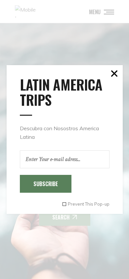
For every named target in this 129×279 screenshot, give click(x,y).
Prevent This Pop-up (88, 204)
